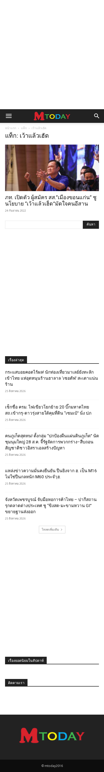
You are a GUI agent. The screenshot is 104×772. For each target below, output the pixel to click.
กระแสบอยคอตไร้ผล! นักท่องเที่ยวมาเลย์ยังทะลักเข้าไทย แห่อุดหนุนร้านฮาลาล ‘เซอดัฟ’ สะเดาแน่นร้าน (51, 378)
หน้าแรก (10, 128)
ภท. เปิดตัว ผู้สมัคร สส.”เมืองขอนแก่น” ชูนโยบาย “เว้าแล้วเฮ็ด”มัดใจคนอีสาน (50, 200)
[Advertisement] (52, 55)
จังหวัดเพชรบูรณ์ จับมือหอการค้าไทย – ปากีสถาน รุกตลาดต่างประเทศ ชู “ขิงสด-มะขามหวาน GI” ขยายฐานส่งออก (51, 505)
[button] (9, 116)
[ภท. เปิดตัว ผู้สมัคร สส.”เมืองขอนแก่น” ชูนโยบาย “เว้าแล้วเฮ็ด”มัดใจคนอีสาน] (52, 168)
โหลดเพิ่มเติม (50, 529)
